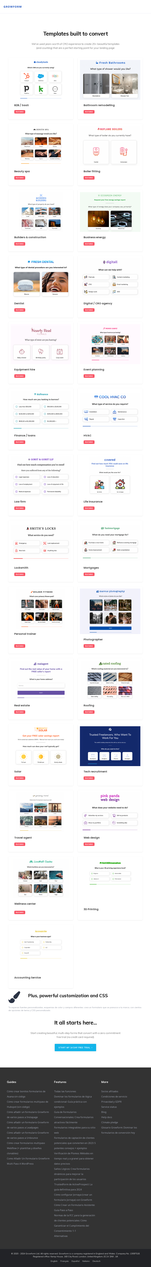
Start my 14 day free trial (75, 1047)
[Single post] (40, 88)
